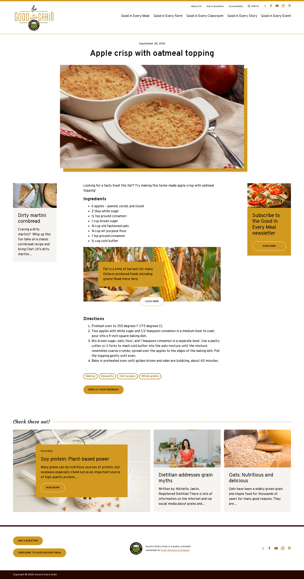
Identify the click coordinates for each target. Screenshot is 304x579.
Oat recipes (127, 376)
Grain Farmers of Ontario (175, 550)
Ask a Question (215, 6)
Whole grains (150, 376)
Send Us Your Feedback (103, 389)
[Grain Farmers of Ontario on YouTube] (277, 5)
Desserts (107, 376)
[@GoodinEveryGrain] (283, 5)
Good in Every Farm (168, 16)
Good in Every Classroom (205, 16)
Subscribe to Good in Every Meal (39, 552)
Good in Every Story (242, 16)
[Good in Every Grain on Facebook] (270, 5)
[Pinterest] (289, 5)
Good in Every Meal (135, 16)
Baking (90, 376)
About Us (196, 6)
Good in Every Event (276, 16)
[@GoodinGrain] (265, 5)
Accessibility (236, 6)
